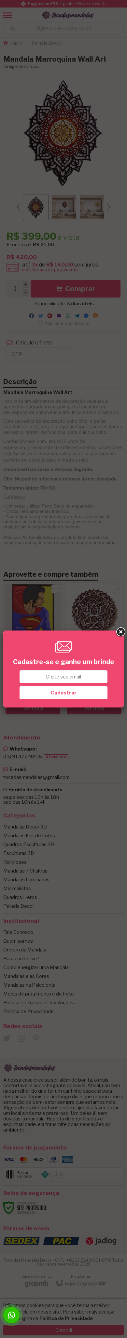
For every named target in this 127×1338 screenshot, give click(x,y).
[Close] (120, 632)
